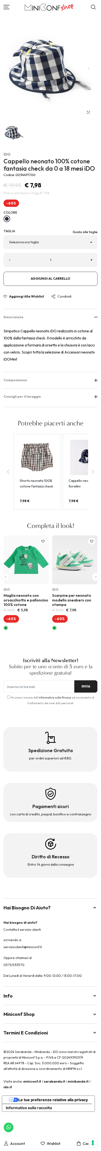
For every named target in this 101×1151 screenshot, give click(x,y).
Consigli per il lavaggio (22, 396)
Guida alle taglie (85, 232)
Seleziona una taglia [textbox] (24, 242)
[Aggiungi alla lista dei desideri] (43, 541)
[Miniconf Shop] (49, 7)
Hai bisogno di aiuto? (27, 908)
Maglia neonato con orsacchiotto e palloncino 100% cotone (26, 600)
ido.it (8, 1087)
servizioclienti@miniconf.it (23, 947)
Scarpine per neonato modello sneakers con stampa (71, 600)
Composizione (15, 380)
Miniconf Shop (19, 1014)
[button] (5, 577)
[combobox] (50, 242)
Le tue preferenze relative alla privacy (53, 1099)
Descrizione (13, 317)
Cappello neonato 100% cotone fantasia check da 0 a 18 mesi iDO (49, 164)
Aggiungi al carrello (50, 278)
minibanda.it (78, 1081)
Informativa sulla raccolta (29, 1107)
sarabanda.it (54, 1081)
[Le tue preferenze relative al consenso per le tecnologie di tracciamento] (92, 1142)
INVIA (86, 686)
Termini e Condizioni (26, 1033)
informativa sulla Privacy (55, 697)
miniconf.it (32, 1081)
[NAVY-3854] (7, 219)
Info (8, 996)
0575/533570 (14, 965)
